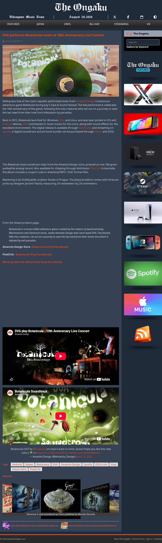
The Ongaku (141, 33)
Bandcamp (85, 127)
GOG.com (101, 464)
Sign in (149, 539)
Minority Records (13, 262)
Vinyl (113, 464)
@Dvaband (39, 449)
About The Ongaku (122, 539)
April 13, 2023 (84, 456)
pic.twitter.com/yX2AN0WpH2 (82, 453)
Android (7, 124)
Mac (62, 120)
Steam (98, 131)
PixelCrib (95, 168)
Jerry (7, 41)
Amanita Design (85, 101)
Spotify (7, 131)
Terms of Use (138, 539)
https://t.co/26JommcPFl (50, 453)
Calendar (158, 539)
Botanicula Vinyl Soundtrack (50, 247)
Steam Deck (19, 469)
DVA (25, 124)
